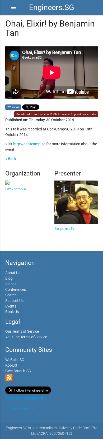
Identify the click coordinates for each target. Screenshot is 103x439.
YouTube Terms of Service (26, 337)
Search (11, 295)
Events (10, 306)
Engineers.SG (51, 7)
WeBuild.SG (14, 360)
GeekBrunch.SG (18, 371)
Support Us (14, 300)
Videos (10, 284)
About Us (12, 273)
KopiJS (11, 365)
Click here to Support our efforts (74, 114)
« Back (10, 159)
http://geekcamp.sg (29, 144)
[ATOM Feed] (9, 380)
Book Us (12, 312)
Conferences (15, 289)
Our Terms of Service (22, 331)
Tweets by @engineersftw (26, 398)
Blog (9, 278)
